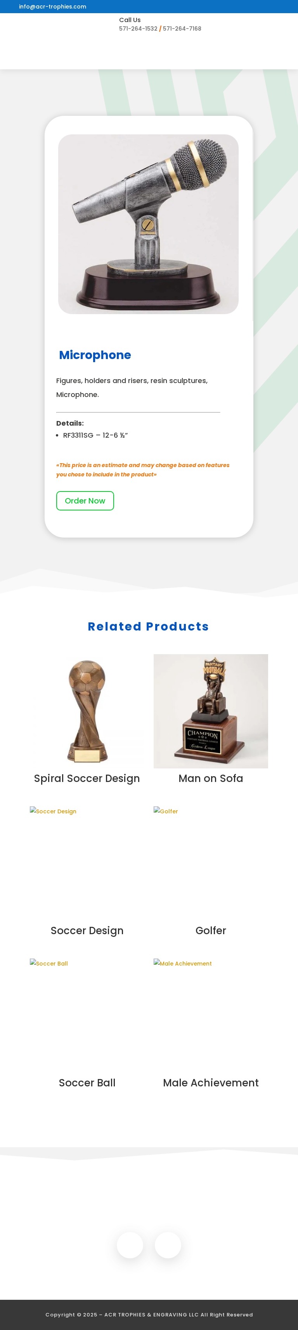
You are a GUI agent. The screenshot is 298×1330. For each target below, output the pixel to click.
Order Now (85, 500)
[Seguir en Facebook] (130, 1245)
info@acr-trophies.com (52, 6)
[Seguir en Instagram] (168, 1245)
